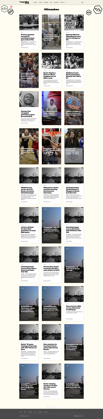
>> (55, 406)
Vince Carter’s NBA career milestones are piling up (73, 308)
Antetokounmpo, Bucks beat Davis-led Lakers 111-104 (50, 308)
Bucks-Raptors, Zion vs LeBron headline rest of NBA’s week (49, 75)
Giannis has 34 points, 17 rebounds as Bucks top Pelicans (51, 151)
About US (62, 2)
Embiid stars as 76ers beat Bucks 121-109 (73, 268)
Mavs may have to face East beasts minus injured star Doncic (50, 346)
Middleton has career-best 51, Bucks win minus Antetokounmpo (27, 190)
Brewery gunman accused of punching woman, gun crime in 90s (28, 37)
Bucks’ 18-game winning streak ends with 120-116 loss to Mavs (29, 346)
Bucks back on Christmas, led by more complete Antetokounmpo (28, 309)
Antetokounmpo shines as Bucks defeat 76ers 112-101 (28, 151)
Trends (40, 2)
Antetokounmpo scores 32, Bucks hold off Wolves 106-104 (74, 229)
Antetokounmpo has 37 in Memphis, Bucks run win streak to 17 (74, 347)
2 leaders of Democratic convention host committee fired (72, 151)
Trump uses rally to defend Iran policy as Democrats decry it (51, 230)
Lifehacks (56, 2)
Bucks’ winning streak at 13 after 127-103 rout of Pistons (50, 386)
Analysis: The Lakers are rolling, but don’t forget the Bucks (29, 386)
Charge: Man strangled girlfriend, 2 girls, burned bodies (28, 113)
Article (35, 2)
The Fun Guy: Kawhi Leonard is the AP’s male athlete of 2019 (51, 268)
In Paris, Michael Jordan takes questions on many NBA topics (28, 229)
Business (46, 2)
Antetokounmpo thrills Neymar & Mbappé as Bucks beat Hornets (72, 190)
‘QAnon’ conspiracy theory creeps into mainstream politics (74, 113)
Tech (51, 2)
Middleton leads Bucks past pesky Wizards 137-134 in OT (73, 75)
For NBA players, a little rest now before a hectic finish (50, 114)
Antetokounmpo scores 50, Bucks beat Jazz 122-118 (73, 385)
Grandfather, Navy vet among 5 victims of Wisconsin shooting (51, 37)
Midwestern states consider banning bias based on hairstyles (50, 190)
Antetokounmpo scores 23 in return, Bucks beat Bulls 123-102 (29, 269)
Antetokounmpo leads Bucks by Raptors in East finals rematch (27, 75)
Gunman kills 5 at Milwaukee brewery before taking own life (73, 37)
